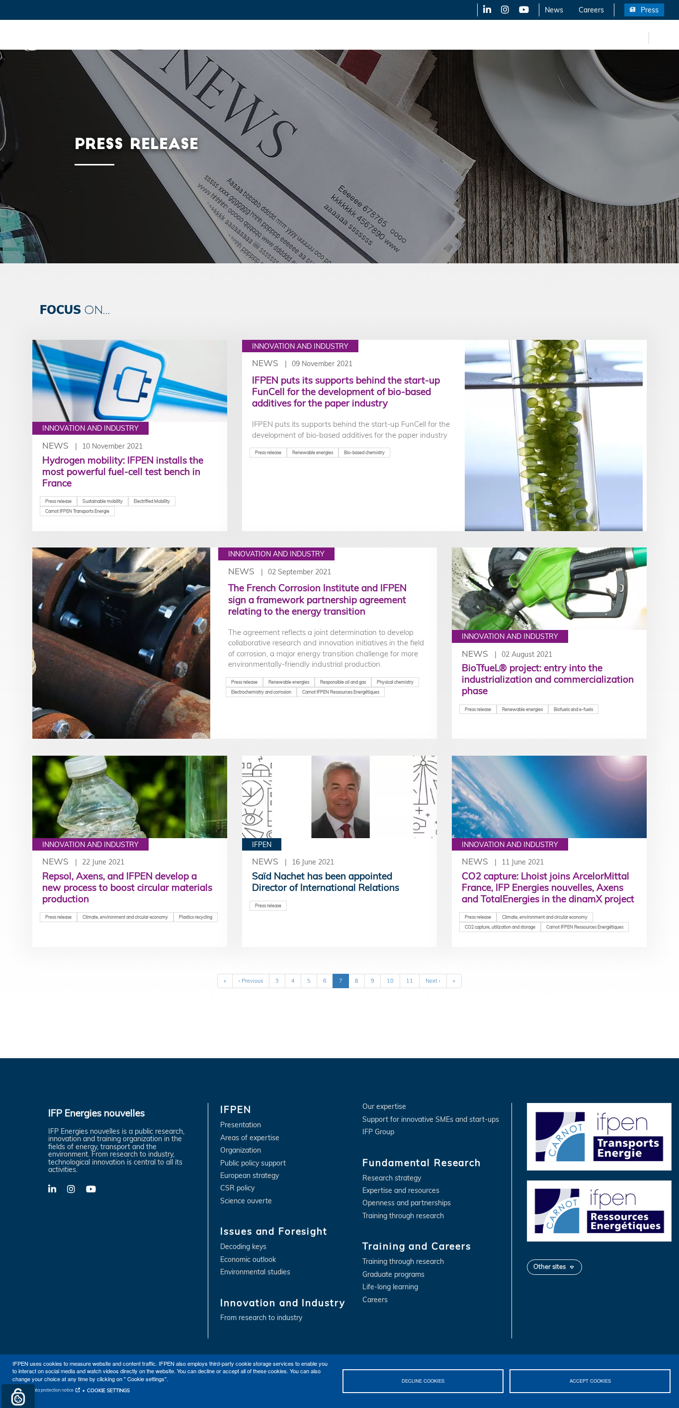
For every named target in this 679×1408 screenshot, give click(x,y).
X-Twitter (504, 9)
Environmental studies (255, 1272)
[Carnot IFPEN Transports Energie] (599, 1136)
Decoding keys (243, 1247)
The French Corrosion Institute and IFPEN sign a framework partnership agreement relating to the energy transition (317, 599)
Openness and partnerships (406, 1203)
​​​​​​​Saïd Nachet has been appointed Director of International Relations (325, 881)
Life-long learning (390, 1287)
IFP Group (378, 1132)
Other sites (549, 1266)
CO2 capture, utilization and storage (500, 927)
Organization (240, 1150)
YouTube (523, 9)
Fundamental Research (340, 37)
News (554, 9)
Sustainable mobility (103, 501)
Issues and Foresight (162, 37)
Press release (58, 501)
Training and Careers (426, 37)
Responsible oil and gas (343, 682)
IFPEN (103, 37)
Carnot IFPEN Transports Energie (77, 511)
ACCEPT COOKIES (590, 1380)
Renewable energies (312, 452)
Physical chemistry (395, 682)
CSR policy (237, 1188)
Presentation (240, 1125)
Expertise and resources (400, 1190)
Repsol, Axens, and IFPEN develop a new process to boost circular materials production (127, 887)
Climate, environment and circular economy (125, 917)
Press (650, 9)
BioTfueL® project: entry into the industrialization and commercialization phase (548, 679)
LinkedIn (483, 9)
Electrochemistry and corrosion (261, 692)
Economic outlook (248, 1259)
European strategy (249, 1175)
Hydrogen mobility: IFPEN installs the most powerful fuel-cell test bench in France (122, 471)
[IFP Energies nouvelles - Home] (47, 37)
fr (639, 37)
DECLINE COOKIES (423, 1380)
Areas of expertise (249, 1138)
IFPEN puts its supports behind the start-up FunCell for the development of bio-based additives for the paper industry (346, 391)
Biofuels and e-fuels (573, 709)
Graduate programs (393, 1274)
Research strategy (391, 1178)
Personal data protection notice (43, 1390)
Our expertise (384, 1106)
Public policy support (253, 1163)
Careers (591, 9)
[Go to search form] (659, 37)
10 (393, 980)
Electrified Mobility (152, 501)
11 (413, 980)
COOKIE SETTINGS (108, 1390)
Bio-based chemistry (364, 452)
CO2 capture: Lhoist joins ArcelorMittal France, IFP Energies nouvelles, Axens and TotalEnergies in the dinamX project (548, 887)
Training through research (403, 1216)
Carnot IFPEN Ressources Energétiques (340, 692)
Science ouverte (246, 1201)
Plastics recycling (195, 917)
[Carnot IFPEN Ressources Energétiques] (599, 1210)
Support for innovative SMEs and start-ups (430, 1119)
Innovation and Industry (249, 37)
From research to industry (261, 1318)
